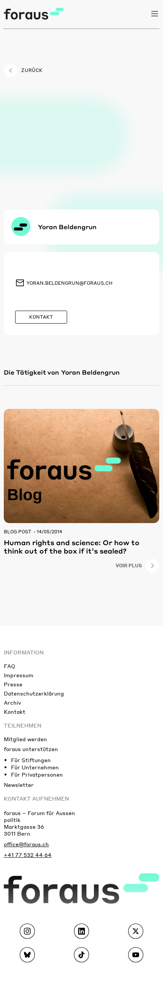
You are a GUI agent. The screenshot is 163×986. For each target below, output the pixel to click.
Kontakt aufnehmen (36, 798)
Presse (13, 684)
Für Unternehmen (35, 767)
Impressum (18, 675)
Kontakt (14, 711)
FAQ (9, 665)
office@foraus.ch (26, 844)
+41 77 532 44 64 (28, 854)
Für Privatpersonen (37, 774)
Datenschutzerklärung (34, 693)
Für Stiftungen (31, 759)
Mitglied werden (25, 739)
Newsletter (19, 784)
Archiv (12, 702)
